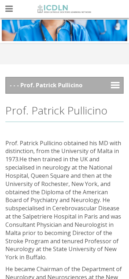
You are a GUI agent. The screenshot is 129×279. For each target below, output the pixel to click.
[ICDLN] (64, 9)
